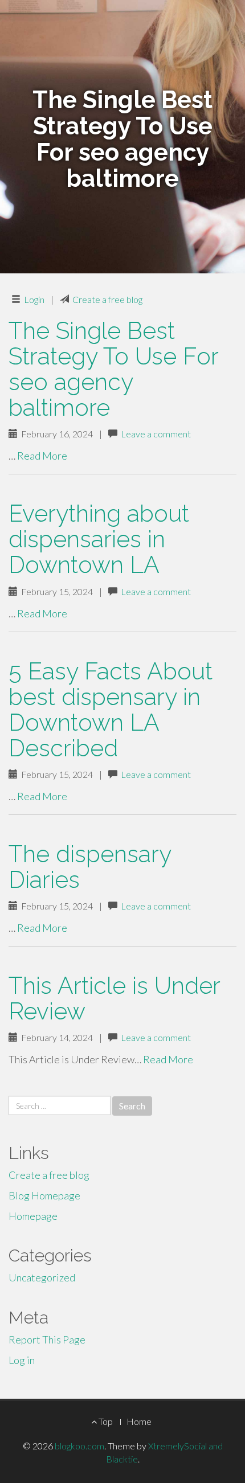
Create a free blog (107, 299)
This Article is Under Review (114, 998)
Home (139, 1421)
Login (34, 299)
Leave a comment (156, 433)
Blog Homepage (44, 1195)
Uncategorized (42, 1277)
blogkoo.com (79, 1445)
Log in (22, 1360)
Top (105, 1421)
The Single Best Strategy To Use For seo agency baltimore (113, 369)
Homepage (33, 1216)
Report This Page (47, 1339)
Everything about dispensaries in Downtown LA (99, 539)
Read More (42, 455)
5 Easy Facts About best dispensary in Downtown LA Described (111, 709)
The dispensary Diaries (90, 867)
